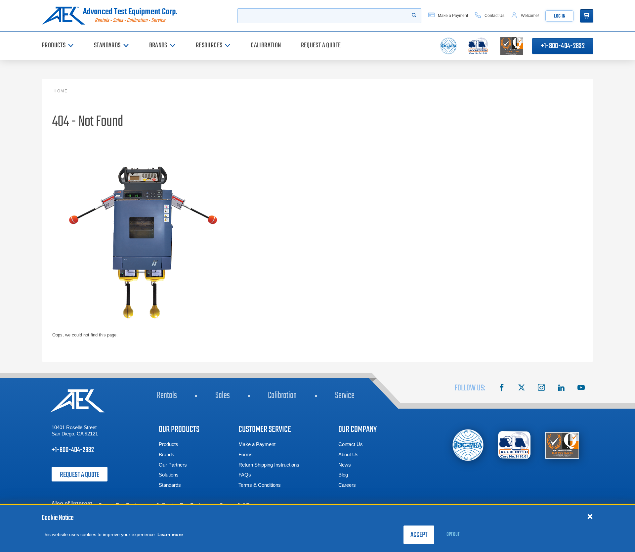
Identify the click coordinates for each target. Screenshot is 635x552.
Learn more (170, 534)
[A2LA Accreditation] (514, 445)
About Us (348, 454)
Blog (343, 474)
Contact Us (350, 444)
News (344, 465)
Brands (166, 454)
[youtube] (581, 388)
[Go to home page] (112, 16)
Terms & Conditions (259, 485)
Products (168, 444)
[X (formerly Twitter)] (521, 388)
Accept (418, 534)
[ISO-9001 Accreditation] (562, 445)
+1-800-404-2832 (563, 46)
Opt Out (452, 534)
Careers (347, 485)
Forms (245, 454)
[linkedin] (561, 388)
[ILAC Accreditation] (468, 445)
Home (60, 91)
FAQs (244, 474)
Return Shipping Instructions (268, 465)
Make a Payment (256, 444)
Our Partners (173, 465)
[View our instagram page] (541, 388)
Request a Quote (79, 474)
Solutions (169, 474)
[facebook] (501, 388)
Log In (553, 16)
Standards (170, 485)
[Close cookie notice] (590, 516)
